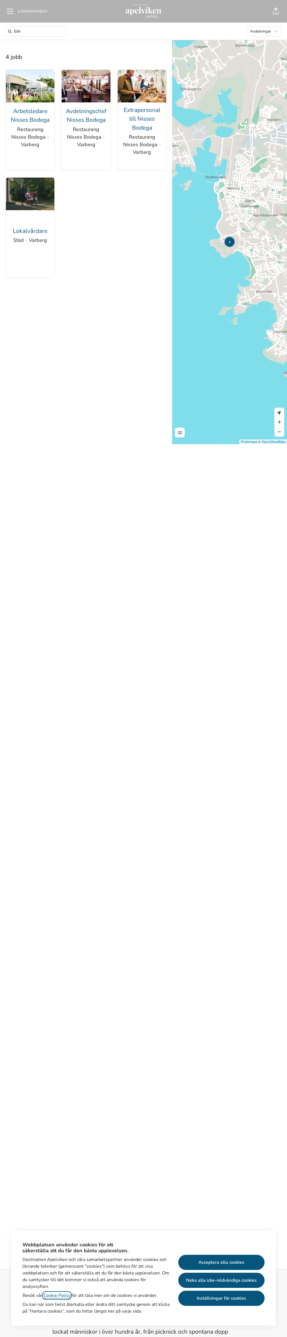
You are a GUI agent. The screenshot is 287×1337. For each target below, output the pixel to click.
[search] (37, 31)
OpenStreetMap (273, 441)
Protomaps (249, 441)
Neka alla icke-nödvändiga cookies (221, 1280)
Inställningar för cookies (221, 1298)
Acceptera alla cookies (221, 1262)
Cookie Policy (56, 1295)
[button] (276, 11)
